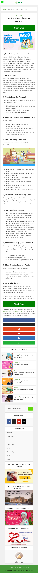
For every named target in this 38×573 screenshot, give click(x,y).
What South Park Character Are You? (24, 389)
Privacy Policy (29, 570)
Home (4, 9)
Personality (19, 15)
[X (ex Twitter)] (14, 421)
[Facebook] (9, 421)
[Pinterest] (19, 421)
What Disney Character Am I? (22, 364)
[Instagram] (24, 421)
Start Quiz (19, 28)
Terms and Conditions (11, 570)
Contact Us (21, 570)
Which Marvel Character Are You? (13, 311)
